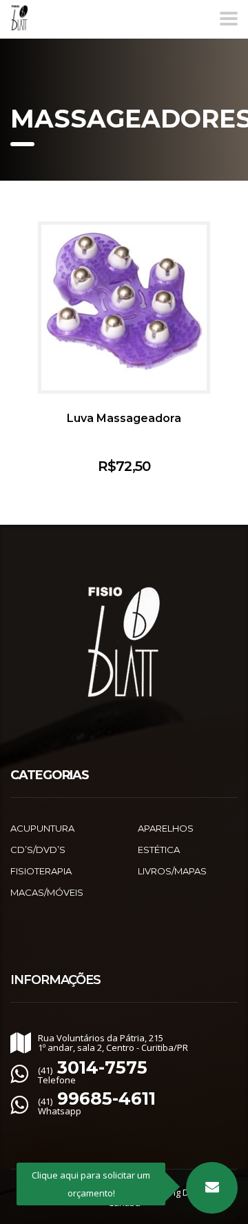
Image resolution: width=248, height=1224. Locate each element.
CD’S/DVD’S (37, 849)
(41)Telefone (92, 1075)
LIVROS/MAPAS (172, 870)
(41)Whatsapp (97, 1106)
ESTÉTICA (159, 849)
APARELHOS (166, 828)
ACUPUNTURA (42, 828)
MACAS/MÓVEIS (46, 892)
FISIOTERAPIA (41, 870)
